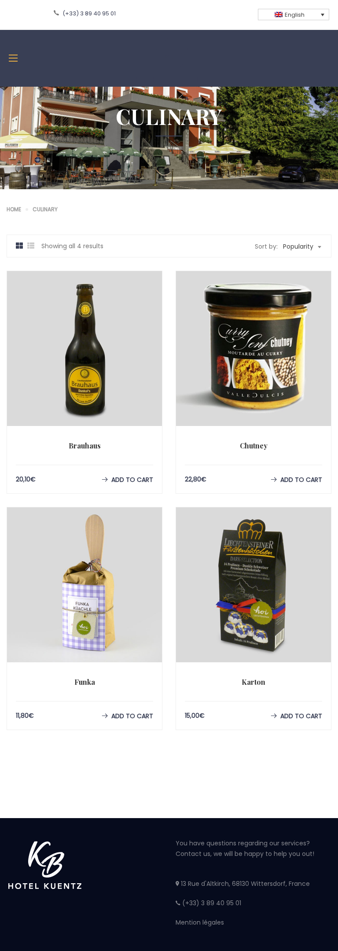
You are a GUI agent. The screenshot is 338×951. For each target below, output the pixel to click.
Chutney (254, 445)
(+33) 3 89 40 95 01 (88, 13)
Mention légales (200, 922)
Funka (84, 682)
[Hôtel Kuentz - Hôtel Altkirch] (169, 58)
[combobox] (301, 246)
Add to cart (132, 479)
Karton (253, 682)
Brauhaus (85, 445)
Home (14, 209)
